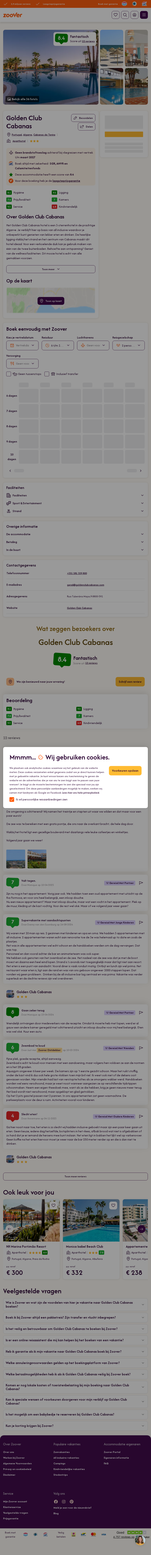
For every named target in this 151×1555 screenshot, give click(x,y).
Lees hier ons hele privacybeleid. (81, 793)
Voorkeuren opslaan (125, 770)
